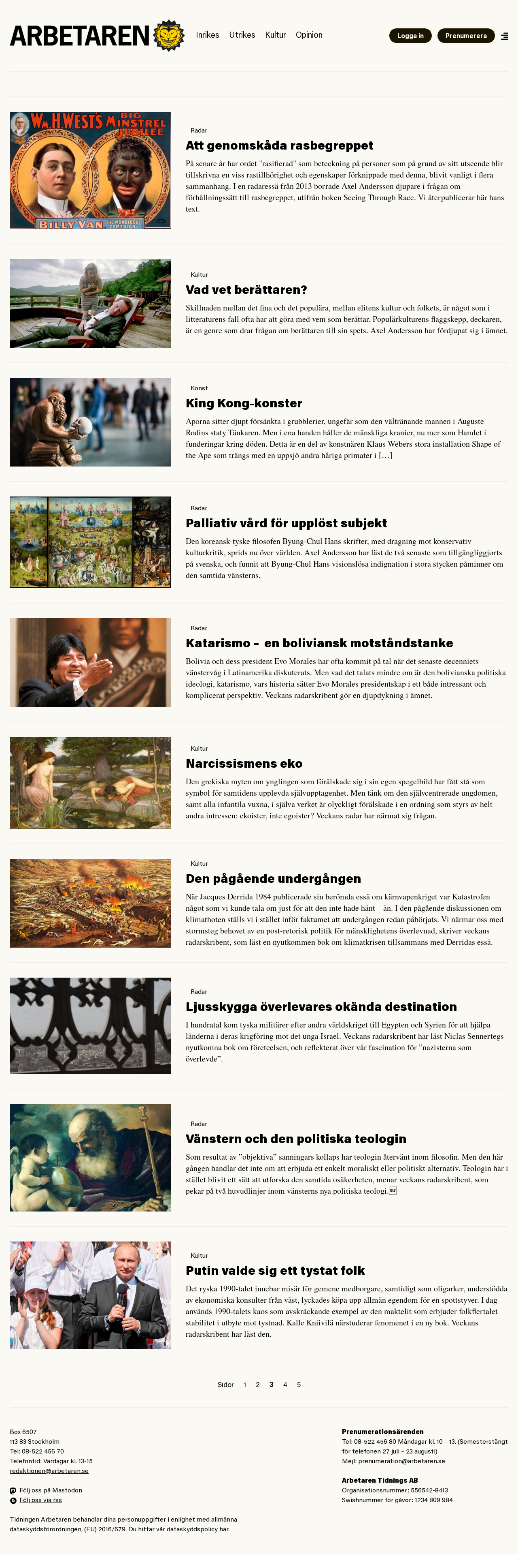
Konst (199, 388)
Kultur (275, 36)
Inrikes (207, 36)
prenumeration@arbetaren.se (401, 1461)
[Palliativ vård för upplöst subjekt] (90, 542)
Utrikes (242, 36)
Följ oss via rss (40, 1500)
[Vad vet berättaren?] (90, 303)
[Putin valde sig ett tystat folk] (90, 1295)
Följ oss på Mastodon (50, 1491)
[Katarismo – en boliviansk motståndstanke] (90, 662)
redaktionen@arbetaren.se (49, 1471)
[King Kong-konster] (90, 422)
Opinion (309, 36)
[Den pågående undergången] (90, 903)
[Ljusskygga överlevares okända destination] (90, 1026)
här (223, 1529)
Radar (199, 131)
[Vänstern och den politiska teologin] (90, 1158)
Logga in (410, 36)
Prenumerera (466, 36)
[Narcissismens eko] (90, 783)
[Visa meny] (504, 36)
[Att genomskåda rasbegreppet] (90, 170)
